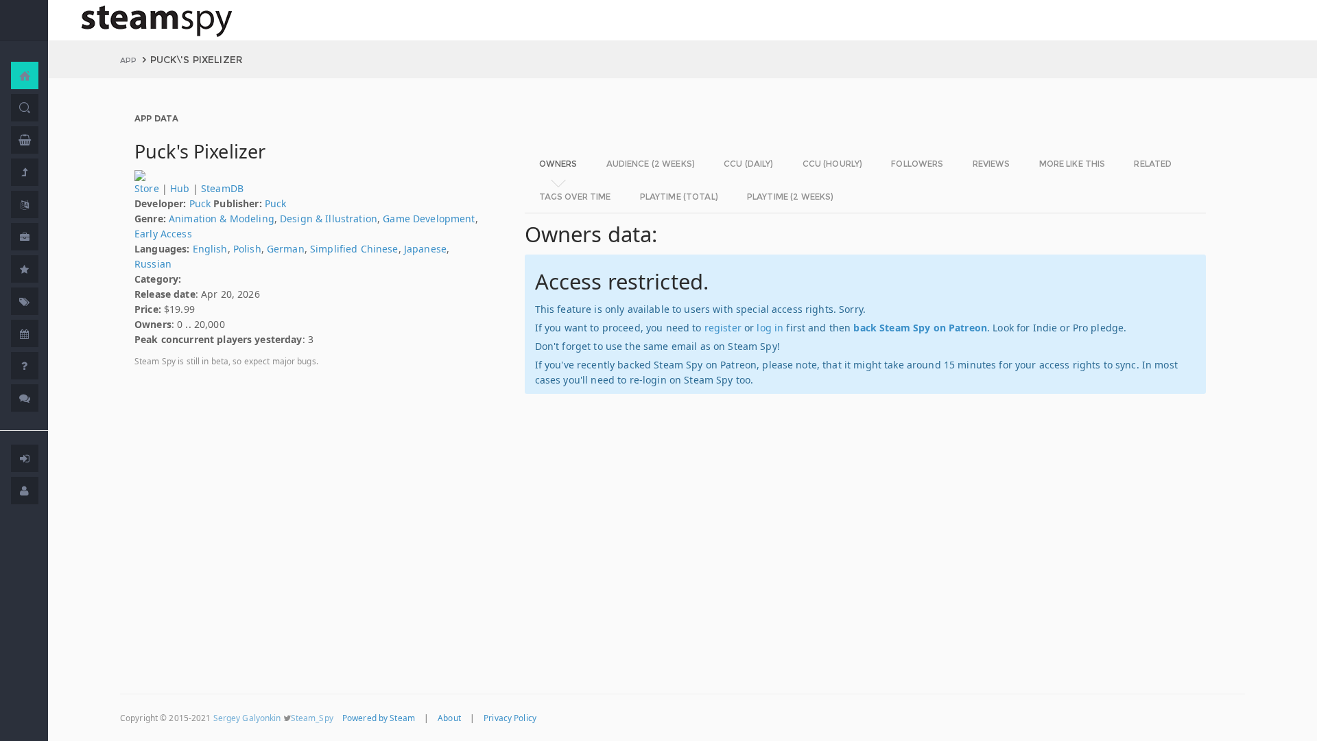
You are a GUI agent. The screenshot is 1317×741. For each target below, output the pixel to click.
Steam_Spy (312, 717)
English (210, 248)
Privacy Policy (510, 717)
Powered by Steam (378, 717)
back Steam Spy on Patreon (920, 327)
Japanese (425, 248)
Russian (152, 263)
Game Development (429, 218)
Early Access (163, 233)
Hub (179, 188)
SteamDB (222, 188)
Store (146, 188)
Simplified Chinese (354, 248)
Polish (247, 248)
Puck (200, 203)
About (449, 717)
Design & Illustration (328, 218)
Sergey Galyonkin (247, 717)
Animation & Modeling (221, 218)
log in (770, 327)
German (286, 248)
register (722, 327)
